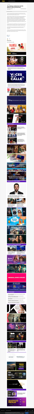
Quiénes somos (3, 410)
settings (23, 413)
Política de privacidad (8, 410)
